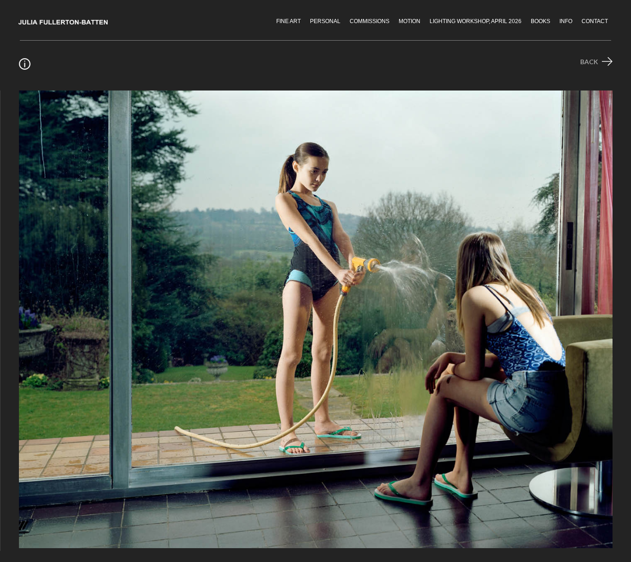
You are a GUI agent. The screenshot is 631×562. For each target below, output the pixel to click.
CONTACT (595, 21)
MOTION (409, 21)
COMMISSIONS (369, 21)
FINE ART (288, 21)
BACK (590, 62)
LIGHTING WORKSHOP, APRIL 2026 (476, 21)
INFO (565, 21)
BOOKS (540, 21)
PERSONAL (325, 21)
